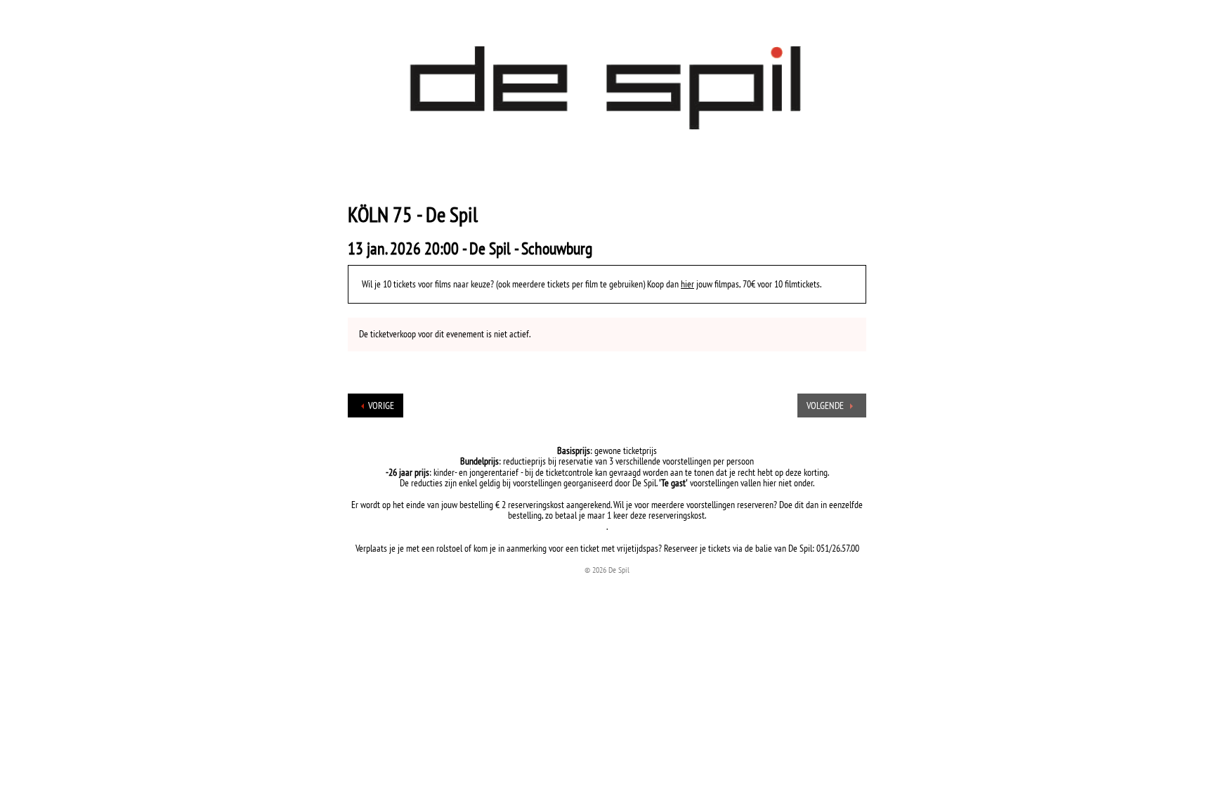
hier (687, 284)
